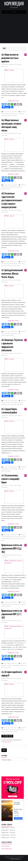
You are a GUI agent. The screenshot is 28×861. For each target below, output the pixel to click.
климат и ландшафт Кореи (7, 536)
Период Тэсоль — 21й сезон (8, 837)
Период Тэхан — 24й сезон (8, 830)
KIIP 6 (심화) (6, 602)
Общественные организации (8, 186)
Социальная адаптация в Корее (9, 115)
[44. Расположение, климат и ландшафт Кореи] (14, 496)
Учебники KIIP (13, 111)
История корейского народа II (16, 729)
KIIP (21, 111)
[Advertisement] (14, 28)
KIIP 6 (24, 602)
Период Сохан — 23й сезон (8, 832)
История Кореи (5, 729)
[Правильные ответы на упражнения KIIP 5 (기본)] (14, 631)
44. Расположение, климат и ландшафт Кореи (10, 479)
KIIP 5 (24, 111)
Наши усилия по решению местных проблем (12, 113)
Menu (14, 12)
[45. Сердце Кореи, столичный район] (14, 426)
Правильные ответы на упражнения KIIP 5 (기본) (11, 614)
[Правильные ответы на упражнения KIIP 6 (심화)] (14, 566)
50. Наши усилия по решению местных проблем (10, 58)
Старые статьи (8, 736)
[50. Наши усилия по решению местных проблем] (14, 75)
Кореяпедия (14, 4)
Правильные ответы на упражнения (10, 604)
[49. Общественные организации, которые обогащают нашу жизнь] (14, 144)
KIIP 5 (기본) (6, 111)
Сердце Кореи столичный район (9, 469)
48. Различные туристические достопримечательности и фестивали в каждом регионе (11, 200)
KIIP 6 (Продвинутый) (6, 848)
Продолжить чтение (14, 100)
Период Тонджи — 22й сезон (8, 835)
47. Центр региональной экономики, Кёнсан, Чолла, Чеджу (12, 274)
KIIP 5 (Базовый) (5, 846)
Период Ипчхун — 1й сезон (8, 827)
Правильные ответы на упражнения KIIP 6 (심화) (11, 548)
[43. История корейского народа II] (14, 689)
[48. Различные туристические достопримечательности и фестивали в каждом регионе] (14, 221)
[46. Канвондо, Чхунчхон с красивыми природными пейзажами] (14, 364)
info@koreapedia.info (6, 741)
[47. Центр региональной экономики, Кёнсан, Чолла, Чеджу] (14, 291)
